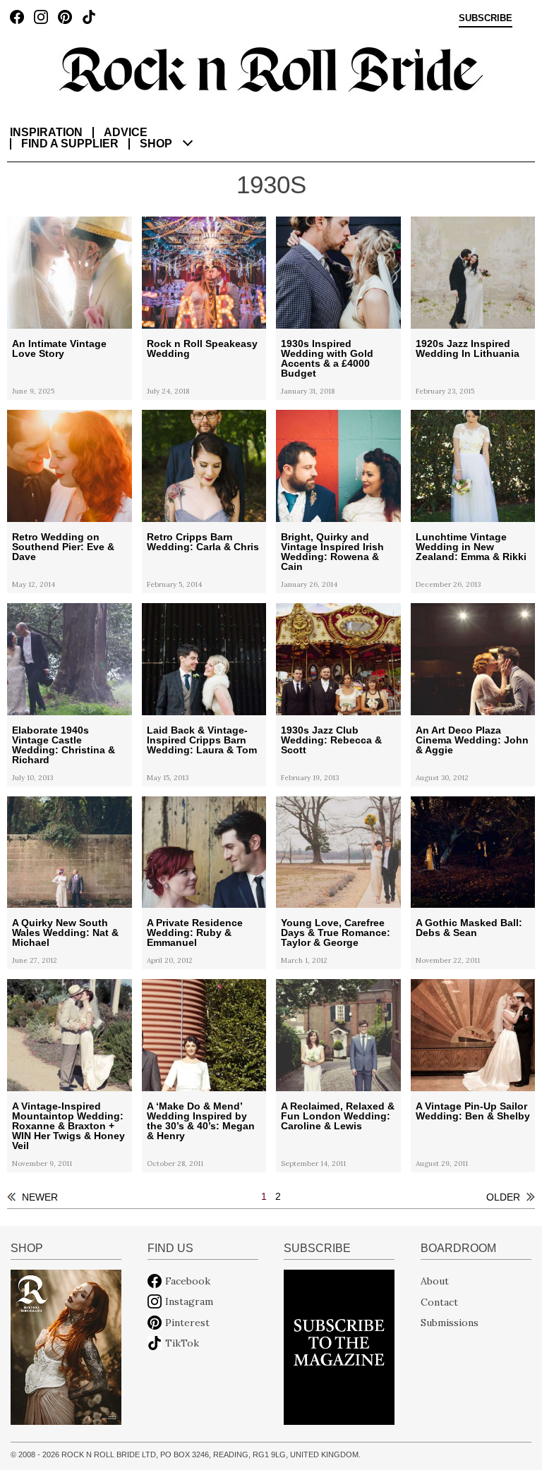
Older (503, 1197)
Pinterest (187, 1322)
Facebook (187, 1281)
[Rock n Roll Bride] (271, 68)
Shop (156, 144)
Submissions (449, 1322)
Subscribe (485, 18)
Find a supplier (70, 144)
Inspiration (46, 132)
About (435, 1281)
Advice (125, 132)
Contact (439, 1301)
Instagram (189, 1301)
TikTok (182, 1343)
